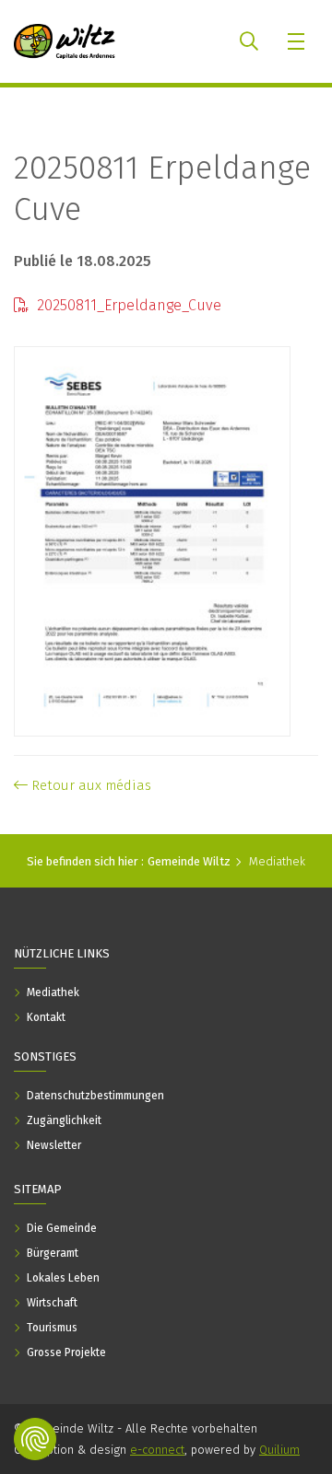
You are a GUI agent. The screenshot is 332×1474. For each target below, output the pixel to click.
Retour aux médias (89, 785)
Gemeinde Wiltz (189, 861)
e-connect (157, 1450)
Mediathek (277, 861)
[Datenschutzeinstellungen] (35, 1439)
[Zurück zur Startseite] (64, 41)
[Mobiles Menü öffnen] (297, 41)
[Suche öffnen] (249, 41)
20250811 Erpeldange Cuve (162, 188)
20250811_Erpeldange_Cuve (127, 305)
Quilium (279, 1450)
